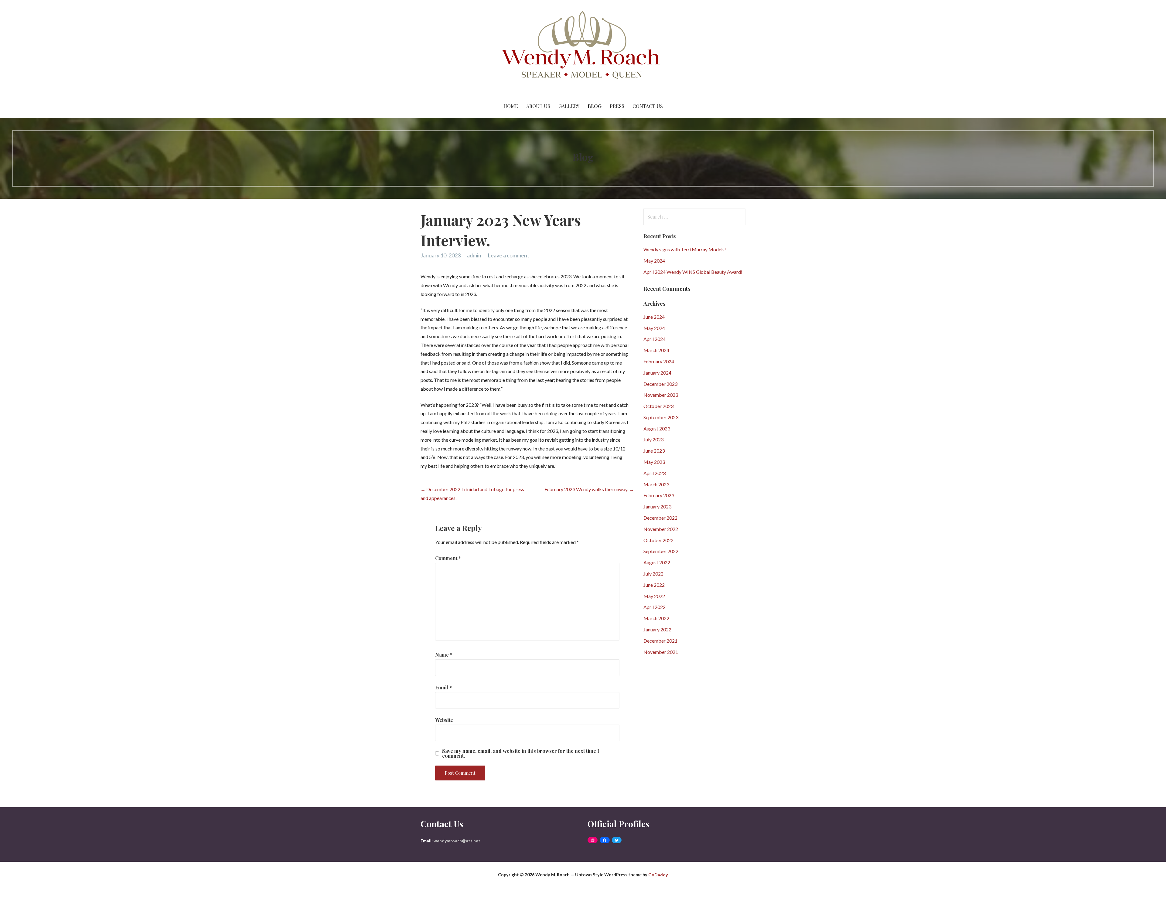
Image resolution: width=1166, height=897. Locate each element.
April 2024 (654, 339)
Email (443, 687)
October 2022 (658, 540)
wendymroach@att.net (457, 840)
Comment (448, 558)
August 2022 (656, 562)
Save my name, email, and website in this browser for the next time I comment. (520, 753)
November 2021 (660, 652)
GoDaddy (658, 874)
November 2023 (660, 395)
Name (443, 654)
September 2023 (660, 417)
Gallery (568, 106)
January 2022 (657, 629)
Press (617, 106)
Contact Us (647, 106)
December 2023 (660, 384)
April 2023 (654, 473)
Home (510, 106)
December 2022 (660, 518)
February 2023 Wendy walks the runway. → (589, 489)
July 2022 (653, 573)
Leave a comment (508, 255)
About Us (538, 106)
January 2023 (657, 506)
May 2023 (654, 462)
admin (474, 255)
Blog (595, 106)
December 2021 (660, 641)
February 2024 (658, 361)
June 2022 (654, 585)
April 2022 (654, 607)
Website (444, 720)
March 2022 (656, 618)
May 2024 (654, 260)
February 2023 (658, 495)
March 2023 (656, 484)
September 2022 (660, 551)
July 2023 (653, 439)
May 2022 (654, 596)
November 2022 (660, 529)
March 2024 (656, 350)
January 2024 (657, 372)
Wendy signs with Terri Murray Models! (684, 249)
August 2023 (656, 428)
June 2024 (654, 317)
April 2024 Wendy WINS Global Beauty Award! (692, 272)
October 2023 (658, 406)
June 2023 (654, 451)
